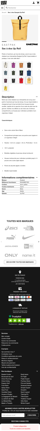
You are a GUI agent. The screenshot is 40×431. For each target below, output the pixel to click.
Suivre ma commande (8, 341)
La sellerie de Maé (7, 399)
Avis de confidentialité (8, 367)
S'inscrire (32, 415)
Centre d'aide (5, 338)
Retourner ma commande (9, 343)
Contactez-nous (20, 278)
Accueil (4, 12)
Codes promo (5, 345)
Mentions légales (7, 361)
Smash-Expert (25, 388)
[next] (38, 241)
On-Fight (24, 376)
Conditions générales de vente (11, 356)
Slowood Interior (26, 385)
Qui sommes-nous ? (8, 352)
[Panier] (38, 2)
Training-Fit (24, 394)
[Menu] (2, 8)
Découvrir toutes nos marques (20, 262)
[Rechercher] (7, 8)
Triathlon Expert (26, 399)
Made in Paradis (6, 403)
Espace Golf (5, 383)
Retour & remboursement (9, 358)
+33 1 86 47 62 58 (20, 284)
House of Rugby (6, 394)
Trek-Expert (24, 396)
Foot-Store (4, 385)
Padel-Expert (25, 379)
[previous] (1, 241)
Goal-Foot (4, 390)
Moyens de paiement (8, 363)
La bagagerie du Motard (9, 396)
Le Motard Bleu (6, 401)
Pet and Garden (26, 383)
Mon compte (5, 336)
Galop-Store (5, 388)
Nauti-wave (24, 374)
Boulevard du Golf (7, 376)
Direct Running (6, 379)
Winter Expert (25, 403)
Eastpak (9, 44)
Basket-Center (6, 374)
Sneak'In (24, 390)
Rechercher (12, 8)
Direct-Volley (5, 381)
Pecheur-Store (25, 381)
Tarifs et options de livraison (10, 365)
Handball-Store (6, 392)
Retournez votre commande (20, 312)
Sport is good (25, 392)
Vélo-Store (24, 401)
